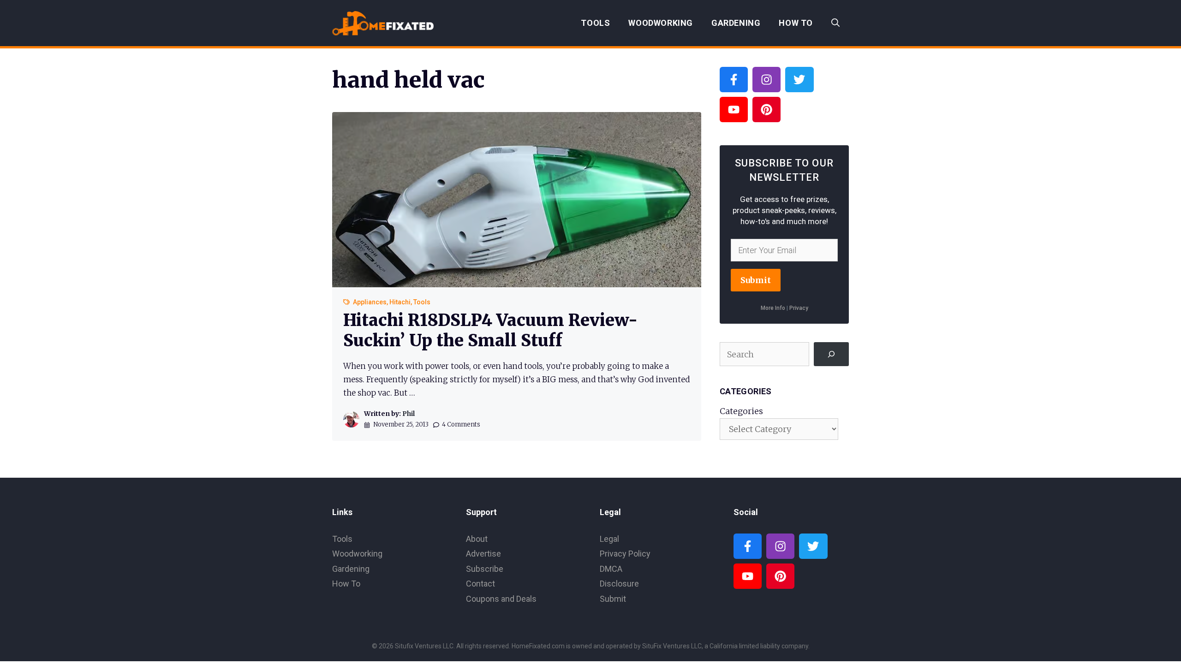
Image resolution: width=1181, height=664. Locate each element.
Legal (609, 539)
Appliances (370, 302)
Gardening (735, 23)
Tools (595, 23)
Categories (741, 411)
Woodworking (660, 23)
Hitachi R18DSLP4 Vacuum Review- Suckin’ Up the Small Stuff (490, 330)
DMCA (611, 569)
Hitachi (400, 302)
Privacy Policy (625, 553)
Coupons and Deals (501, 599)
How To (796, 23)
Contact (480, 583)
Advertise (483, 553)
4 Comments (461, 424)
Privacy (798, 308)
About (477, 539)
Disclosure (619, 583)
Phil (408, 413)
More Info (773, 308)
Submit (755, 280)
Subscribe (484, 569)
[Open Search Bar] (835, 23)
